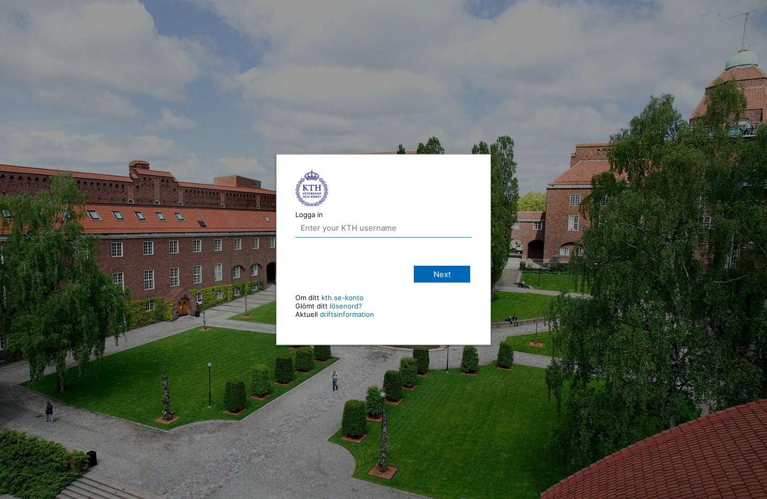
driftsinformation (347, 314)
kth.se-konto (342, 297)
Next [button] (442, 274)
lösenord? (346, 306)
